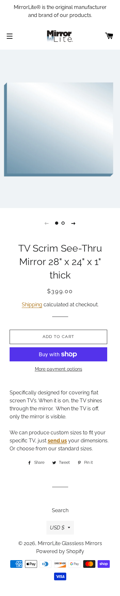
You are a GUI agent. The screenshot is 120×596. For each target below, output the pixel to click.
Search (60, 510)
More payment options (58, 369)
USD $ (57, 528)
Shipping (32, 305)
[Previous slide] (47, 223)
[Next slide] (74, 223)
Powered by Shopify (60, 551)
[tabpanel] (60, 128)
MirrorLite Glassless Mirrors (70, 543)
